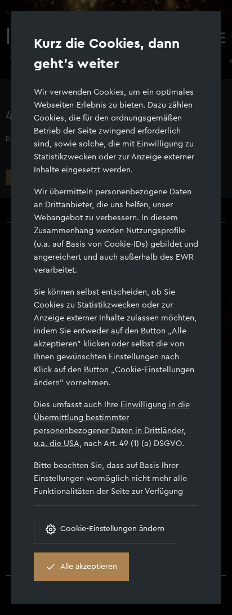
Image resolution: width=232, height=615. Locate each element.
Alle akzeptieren (88, 567)
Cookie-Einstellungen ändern (112, 529)
